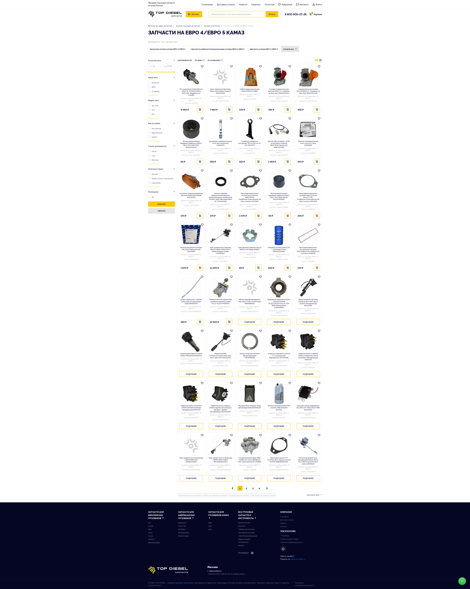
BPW (154, 87)
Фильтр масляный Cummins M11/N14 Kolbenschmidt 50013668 (191, 249)
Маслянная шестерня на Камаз (263, 495)
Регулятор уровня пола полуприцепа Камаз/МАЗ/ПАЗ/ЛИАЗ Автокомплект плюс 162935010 (308, 461)
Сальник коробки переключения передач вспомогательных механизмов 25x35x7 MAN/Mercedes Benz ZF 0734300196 (220, 197)
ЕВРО (210, 523)
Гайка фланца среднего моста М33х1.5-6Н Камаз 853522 (249, 248)
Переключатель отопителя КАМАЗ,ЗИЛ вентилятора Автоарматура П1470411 (191, 408)
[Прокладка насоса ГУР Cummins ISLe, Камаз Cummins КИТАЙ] (279, 446)
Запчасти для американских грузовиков (186, 515)
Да (153, 197)
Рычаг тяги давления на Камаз (215, 495)
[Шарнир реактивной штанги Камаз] (191, 341)
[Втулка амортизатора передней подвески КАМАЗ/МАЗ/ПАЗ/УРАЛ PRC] (191, 129)
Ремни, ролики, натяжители (162, 178)
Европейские (157, 133)
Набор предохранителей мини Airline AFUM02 (249, 90)
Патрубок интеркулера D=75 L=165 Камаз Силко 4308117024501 (279, 249)
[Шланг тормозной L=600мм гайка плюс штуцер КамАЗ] (191, 287)
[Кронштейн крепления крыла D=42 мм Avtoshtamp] (220, 129)
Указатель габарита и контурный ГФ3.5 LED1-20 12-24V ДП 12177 (249, 143)
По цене (198, 60)
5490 (210, 529)
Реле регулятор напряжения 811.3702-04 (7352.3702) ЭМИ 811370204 (308, 408)
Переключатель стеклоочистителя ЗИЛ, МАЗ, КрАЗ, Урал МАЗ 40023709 (220, 355)
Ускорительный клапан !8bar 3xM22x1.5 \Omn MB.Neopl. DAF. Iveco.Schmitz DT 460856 (249, 460)
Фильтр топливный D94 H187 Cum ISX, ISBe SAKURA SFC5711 (279, 408)
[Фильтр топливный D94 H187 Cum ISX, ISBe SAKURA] (279, 394)
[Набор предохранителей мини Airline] (250, 77)
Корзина (317, 14)
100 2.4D (155, 105)
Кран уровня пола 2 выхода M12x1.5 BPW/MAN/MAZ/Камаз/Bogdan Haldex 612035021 (220, 250)
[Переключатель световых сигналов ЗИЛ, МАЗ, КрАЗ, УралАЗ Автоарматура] (308, 287)
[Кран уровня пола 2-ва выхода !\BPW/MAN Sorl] (191, 446)
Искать (272, 14)
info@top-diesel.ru (239, 574)
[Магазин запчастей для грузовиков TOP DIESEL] (165, 14)
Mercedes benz (154, 543)
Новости (243, 4)
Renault (151, 539)
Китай (154, 151)
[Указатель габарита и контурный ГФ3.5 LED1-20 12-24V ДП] (250, 129)
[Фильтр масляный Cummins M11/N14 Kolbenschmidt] (191, 235)
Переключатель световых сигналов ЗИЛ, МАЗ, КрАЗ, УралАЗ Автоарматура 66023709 (308, 302)
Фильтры (241, 526)
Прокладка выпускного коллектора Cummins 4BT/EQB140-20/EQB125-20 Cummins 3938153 (308, 250)
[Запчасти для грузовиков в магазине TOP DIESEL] (168, 570)
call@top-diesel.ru (298, 559)
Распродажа (243, 553)
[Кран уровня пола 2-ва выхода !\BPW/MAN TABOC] (220, 446)
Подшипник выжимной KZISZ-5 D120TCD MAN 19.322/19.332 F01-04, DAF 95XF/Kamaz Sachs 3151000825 (278, 303)
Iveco (150, 533)
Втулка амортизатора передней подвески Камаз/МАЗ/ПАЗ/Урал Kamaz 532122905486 (279, 196)
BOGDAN (155, 83)
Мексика (155, 160)
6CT (153, 114)
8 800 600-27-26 (296, 14)
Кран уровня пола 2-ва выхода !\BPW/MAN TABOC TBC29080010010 (220, 460)
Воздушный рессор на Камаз (190, 495)
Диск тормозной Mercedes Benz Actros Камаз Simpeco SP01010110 (220, 91)
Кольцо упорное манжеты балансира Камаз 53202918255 (250, 355)
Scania (150, 526)
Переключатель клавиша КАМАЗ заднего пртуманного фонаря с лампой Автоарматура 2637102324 (220, 409)
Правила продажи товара (289, 539)
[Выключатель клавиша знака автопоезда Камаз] (250, 394)
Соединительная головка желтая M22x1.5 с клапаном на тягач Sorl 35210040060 (308, 91)
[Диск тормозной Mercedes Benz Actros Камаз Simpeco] (220, 77)
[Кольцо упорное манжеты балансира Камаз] (250, 341)
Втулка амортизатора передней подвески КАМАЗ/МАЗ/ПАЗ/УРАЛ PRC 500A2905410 (191, 144)
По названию (214, 60)
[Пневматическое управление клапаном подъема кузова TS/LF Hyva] (220, 287)
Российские (156, 128)
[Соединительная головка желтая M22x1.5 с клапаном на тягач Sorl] (308, 77)
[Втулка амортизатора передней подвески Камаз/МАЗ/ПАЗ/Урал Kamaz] (279, 181)
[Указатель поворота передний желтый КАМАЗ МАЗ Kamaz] (191, 181)
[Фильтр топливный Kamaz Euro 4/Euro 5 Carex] (308, 129)
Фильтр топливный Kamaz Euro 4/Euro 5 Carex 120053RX (308, 143)
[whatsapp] (283, 549)
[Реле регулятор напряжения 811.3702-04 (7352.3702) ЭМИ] (308, 394)
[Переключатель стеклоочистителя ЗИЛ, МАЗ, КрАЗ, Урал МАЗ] (220, 341)
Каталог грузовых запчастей (188, 26)
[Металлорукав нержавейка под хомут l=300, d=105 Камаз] (250, 287)
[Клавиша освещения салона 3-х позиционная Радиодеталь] (279, 341)
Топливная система (246, 533)
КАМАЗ (154, 137)
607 (153, 110)
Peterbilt (181, 529)
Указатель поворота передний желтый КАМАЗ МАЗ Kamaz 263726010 (191, 195)
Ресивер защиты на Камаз (239, 495)
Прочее (155, 174)
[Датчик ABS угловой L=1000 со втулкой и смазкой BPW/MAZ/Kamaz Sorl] (279, 129)
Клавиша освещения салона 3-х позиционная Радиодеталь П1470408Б (279, 355)
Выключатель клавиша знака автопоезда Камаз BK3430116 (249, 407)
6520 (210, 526)
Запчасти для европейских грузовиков (156, 515)
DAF (149, 523)
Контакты (304, 4)
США (153, 155)
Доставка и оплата (226, 4)
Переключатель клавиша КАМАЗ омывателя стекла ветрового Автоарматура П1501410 (308, 356)
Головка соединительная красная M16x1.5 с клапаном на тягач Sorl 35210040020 (279, 91)
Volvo (150, 536)
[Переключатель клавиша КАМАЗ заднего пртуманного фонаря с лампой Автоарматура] (220, 394)
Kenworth (182, 523)
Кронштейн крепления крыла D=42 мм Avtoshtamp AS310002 (220, 143)
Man (149, 529)
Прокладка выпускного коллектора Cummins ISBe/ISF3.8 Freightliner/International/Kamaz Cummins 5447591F (250, 197)
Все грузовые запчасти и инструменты (246, 515)
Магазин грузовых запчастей (160, 26)
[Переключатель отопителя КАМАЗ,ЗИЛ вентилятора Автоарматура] (191, 394)
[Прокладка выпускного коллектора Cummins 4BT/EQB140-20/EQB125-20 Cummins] (308, 235)
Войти (319, 4)
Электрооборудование (247, 536)
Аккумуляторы (244, 523)
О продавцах (284, 536)
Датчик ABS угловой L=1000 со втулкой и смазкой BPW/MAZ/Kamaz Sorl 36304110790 (279, 144)
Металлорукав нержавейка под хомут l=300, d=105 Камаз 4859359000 (249, 301)
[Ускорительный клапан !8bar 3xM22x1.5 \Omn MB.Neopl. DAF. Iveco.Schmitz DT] (250, 446)
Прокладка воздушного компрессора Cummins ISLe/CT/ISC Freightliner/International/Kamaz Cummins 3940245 (308, 197)
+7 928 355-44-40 (213, 574)
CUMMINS (155, 91)
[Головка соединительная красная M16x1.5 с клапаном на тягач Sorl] (279, 77)
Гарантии (255, 4)
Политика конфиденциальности (291, 542)
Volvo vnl (182, 526)
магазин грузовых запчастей (180, 582)
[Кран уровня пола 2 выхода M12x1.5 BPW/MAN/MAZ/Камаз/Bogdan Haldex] (220, 235)
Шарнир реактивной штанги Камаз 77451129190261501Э (191, 354)
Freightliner (183, 536)
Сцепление (156, 183)
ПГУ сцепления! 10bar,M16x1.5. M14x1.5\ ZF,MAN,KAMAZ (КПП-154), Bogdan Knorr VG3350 (191, 92)
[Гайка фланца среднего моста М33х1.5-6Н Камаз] (250, 235)
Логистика (269, 4)
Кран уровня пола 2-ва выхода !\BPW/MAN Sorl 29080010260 (191, 460)
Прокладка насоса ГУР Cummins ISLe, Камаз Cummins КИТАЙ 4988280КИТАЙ (279, 460)
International (183, 533)
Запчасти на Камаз (212, 26)
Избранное (287, 4)
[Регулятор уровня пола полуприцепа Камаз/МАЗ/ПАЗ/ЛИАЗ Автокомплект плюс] (308, 446)
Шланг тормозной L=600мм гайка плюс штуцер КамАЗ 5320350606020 (191, 301)
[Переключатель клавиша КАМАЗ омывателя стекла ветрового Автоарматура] (308, 341)
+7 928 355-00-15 (226, 574)
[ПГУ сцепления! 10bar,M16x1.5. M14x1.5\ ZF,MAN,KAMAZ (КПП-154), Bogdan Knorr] (191, 77)
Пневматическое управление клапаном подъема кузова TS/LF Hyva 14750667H (220, 301)
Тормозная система (246, 529)
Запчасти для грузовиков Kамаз (218, 513)
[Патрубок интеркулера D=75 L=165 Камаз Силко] (279, 235)
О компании (207, 4)
